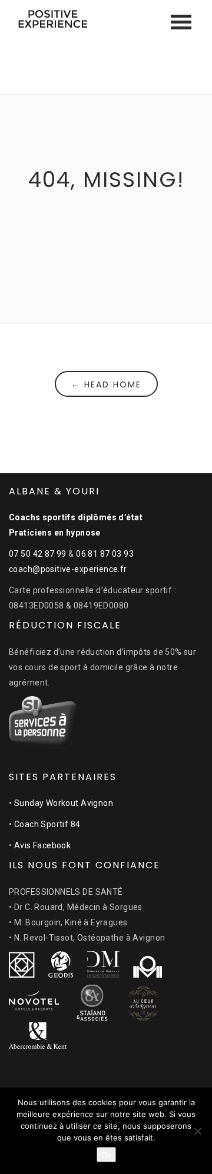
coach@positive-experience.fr (68, 569)
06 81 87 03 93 (105, 553)
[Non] (197, 1131)
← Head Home (106, 384)
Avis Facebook (42, 845)
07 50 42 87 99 (38, 553)
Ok (106, 1154)
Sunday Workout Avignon (63, 803)
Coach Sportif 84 (47, 824)
